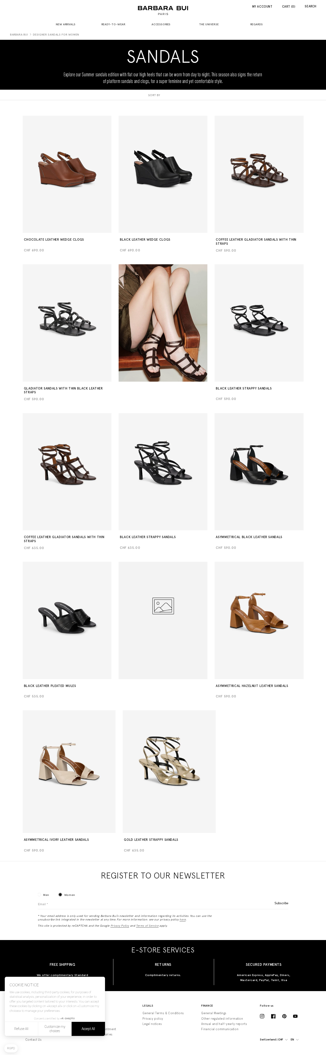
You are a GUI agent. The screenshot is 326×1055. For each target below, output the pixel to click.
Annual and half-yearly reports (224, 1024)
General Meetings (213, 1013)
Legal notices (152, 1024)
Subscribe (281, 903)
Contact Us (33, 1039)
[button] (67, 25)
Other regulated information (222, 1018)
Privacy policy (152, 1018)
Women (69, 895)
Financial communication (219, 1029)
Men (46, 895)
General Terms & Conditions (163, 1013)
